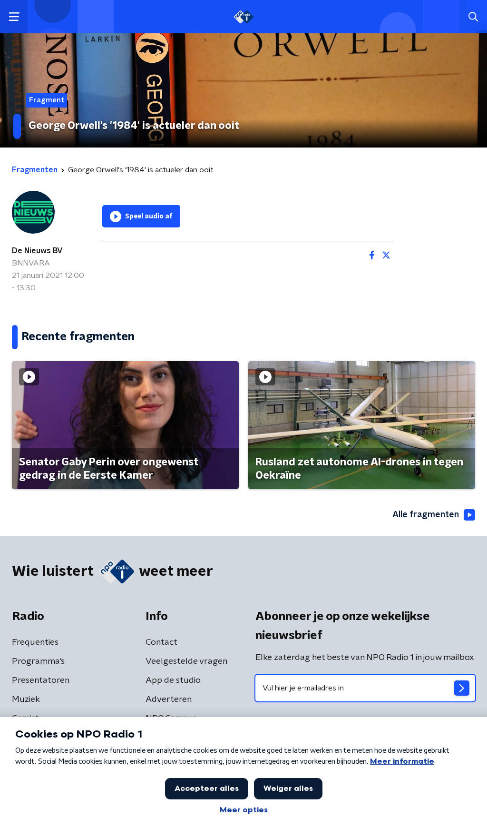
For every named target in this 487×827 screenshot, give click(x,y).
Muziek (26, 699)
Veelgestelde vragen (186, 661)
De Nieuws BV (37, 251)
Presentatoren (40, 680)
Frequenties (35, 642)
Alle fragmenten (425, 515)
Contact (161, 642)
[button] (14, 17)
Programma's (38, 661)
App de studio (173, 680)
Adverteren (169, 699)
